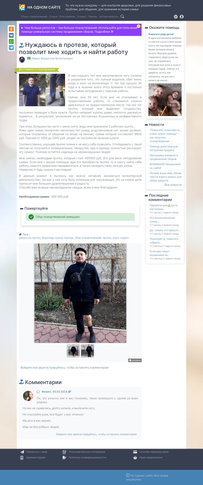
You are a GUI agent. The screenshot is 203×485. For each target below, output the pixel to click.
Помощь (92, 16)
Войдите (26, 367)
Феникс (46, 391)
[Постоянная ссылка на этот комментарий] (69, 391)
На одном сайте (44, 7)
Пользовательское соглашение (87, 451)
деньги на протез (29, 237)
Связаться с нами (36, 451)
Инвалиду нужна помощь (57, 237)
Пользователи (67, 16)
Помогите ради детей (160, 34)
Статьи (53, 16)
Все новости (173, 184)
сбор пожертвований (88, 237)
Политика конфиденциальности (87, 457)
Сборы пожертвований (34, 16)
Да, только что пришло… (165, 230)
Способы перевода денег (154, 451)
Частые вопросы (108, 16)
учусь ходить (120, 237)
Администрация (35, 457)
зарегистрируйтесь (51, 367)
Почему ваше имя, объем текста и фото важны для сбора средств (166, 177)
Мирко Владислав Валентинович (52, 58)
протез (107, 237)
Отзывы (81, 16)
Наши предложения (150, 457)
